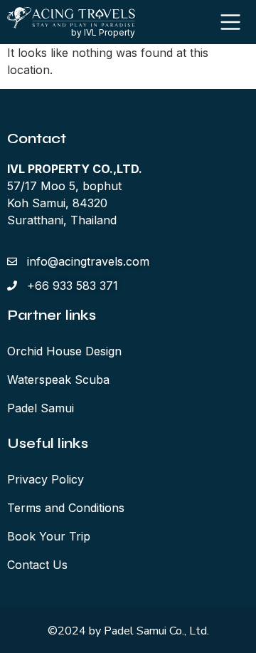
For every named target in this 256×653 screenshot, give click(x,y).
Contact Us (37, 565)
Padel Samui (40, 408)
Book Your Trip (48, 536)
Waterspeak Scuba (58, 379)
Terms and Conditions (65, 508)
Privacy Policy (45, 479)
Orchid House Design (64, 351)
